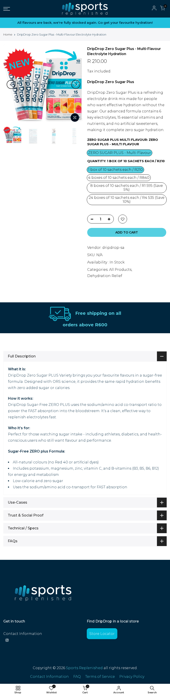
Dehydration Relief (104, 276)
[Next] (75, 84)
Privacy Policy (131, 676)
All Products (120, 269)
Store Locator (102, 634)
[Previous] (11, 84)
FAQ (77, 676)
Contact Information (22, 634)
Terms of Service (100, 676)
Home (7, 34)
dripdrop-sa (113, 247)
